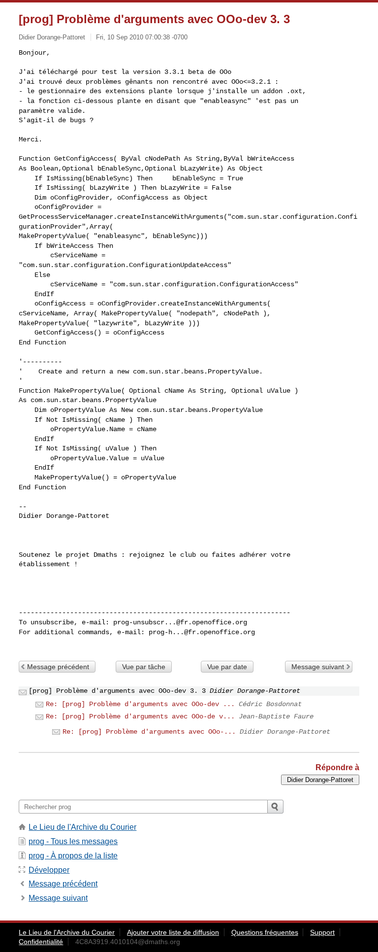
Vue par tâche (143, 667)
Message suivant (317, 667)
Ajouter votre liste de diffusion (173, 932)
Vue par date (227, 667)
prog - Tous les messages (73, 841)
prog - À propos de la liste (73, 855)
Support (322, 932)
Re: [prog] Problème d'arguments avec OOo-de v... (140, 716)
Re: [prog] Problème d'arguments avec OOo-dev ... (140, 704)
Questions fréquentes (264, 932)
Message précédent (58, 667)
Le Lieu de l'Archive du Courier (82, 827)
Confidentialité (41, 942)
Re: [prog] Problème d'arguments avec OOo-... (149, 732)
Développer (49, 870)
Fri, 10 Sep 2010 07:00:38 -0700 (142, 37)
